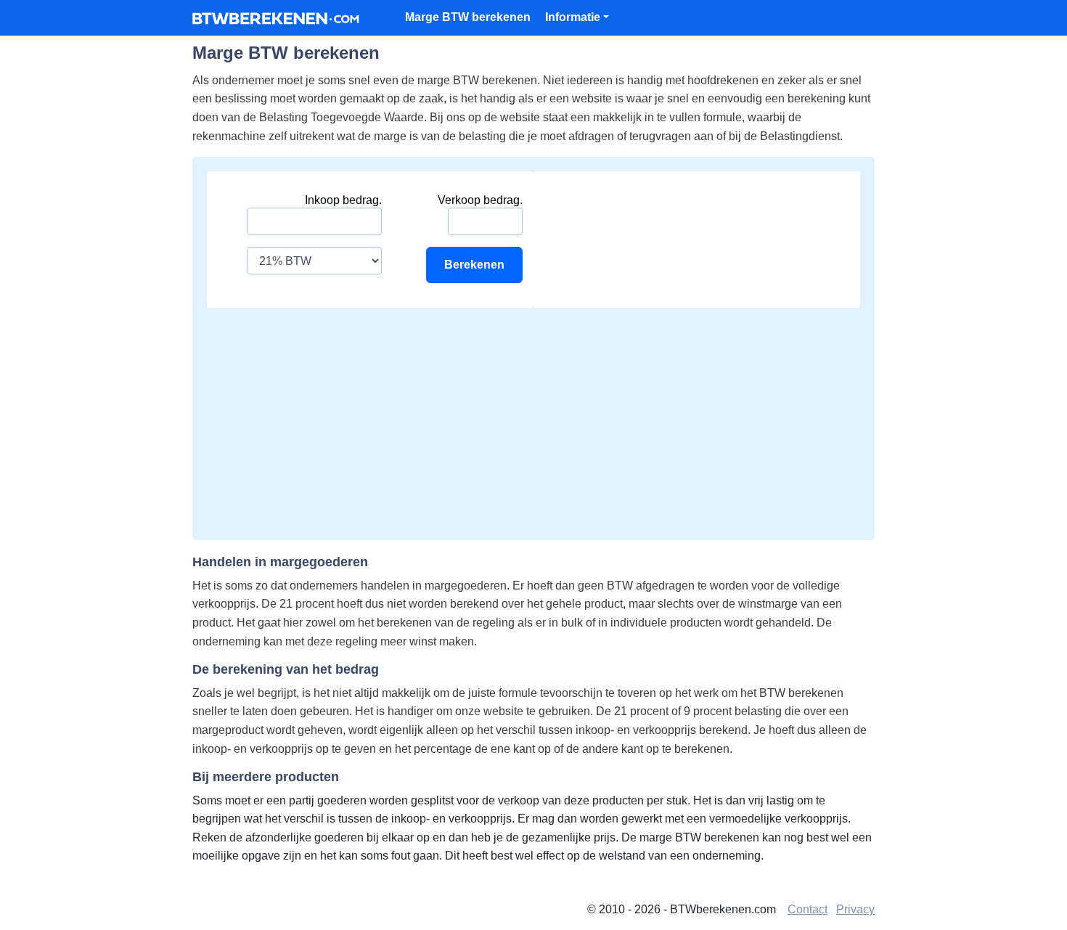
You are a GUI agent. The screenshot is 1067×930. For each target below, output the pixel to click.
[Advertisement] (533, 416)
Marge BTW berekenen (468, 17)
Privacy (855, 909)
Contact (807, 909)
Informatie (572, 17)
